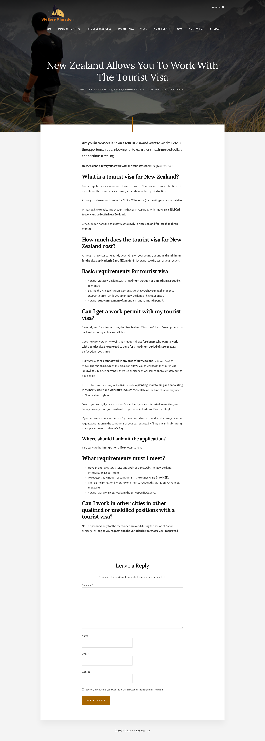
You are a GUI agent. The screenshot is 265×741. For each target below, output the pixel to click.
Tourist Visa (88, 90)
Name (86, 636)
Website (86, 672)
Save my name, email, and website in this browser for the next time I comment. (124, 689)
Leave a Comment (173, 90)
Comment (87, 585)
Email (85, 654)
